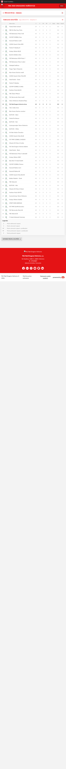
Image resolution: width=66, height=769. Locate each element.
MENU (62, 5)
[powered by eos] (59, 277)
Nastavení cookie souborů (45, 277)
